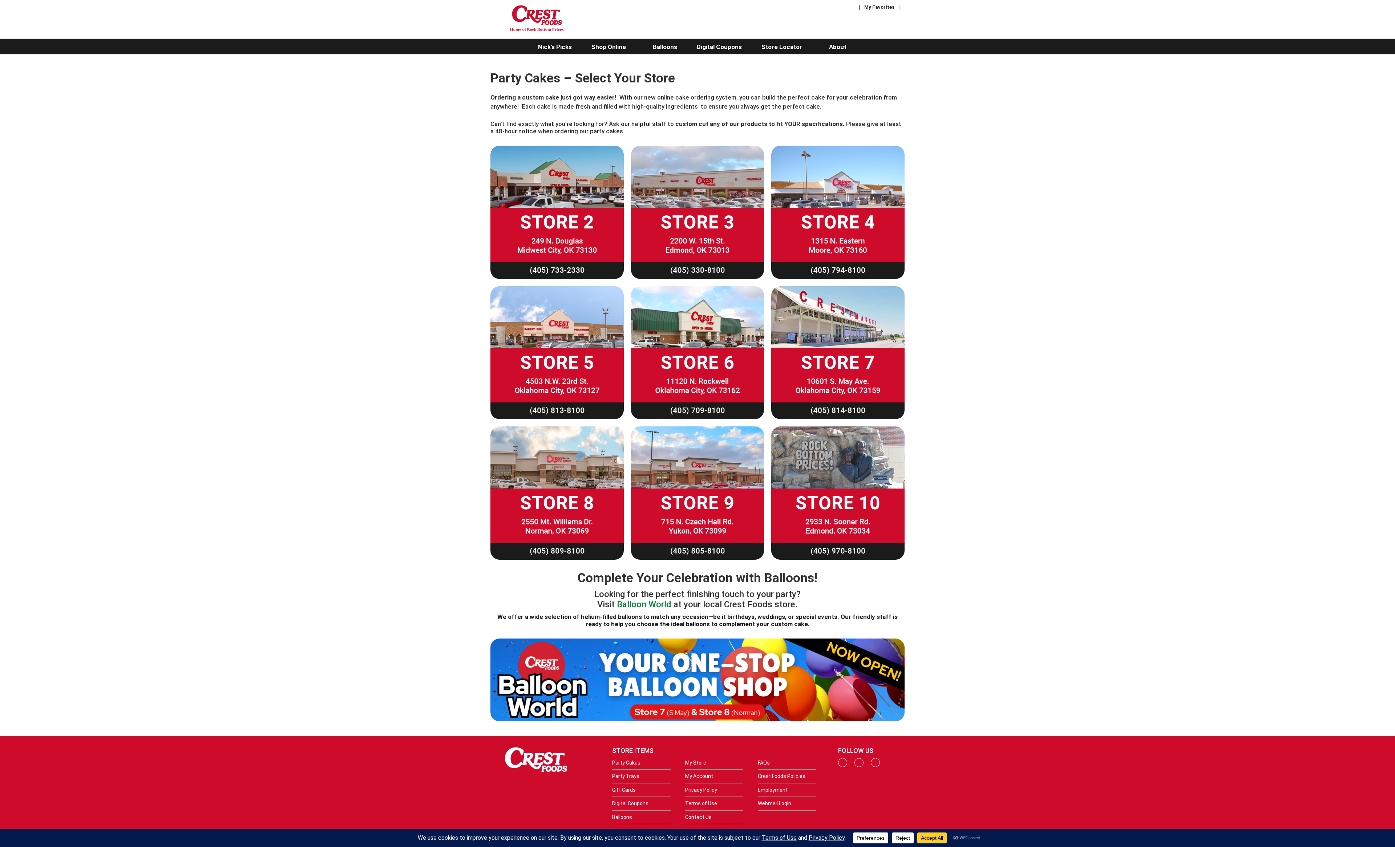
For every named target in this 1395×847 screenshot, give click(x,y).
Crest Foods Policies (781, 776)
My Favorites (879, 7)
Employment (773, 790)
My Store (695, 763)
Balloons (622, 817)
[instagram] (859, 765)
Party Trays (625, 776)
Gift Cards (624, 790)
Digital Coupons (630, 803)
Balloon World (644, 604)
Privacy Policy (701, 790)
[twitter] (875, 765)
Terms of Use (701, 803)
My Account (699, 776)
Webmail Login (774, 803)
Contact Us (698, 817)
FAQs (764, 763)
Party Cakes (626, 763)
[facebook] (842, 765)
